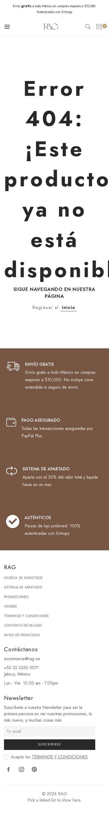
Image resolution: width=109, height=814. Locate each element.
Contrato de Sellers (23, 625)
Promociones (16, 596)
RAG (62, 794)
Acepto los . (50, 757)
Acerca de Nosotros (23, 577)
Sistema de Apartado (23, 587)
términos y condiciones (60, 757)
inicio (68, 307)
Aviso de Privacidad (22, 634)
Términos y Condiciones (26, 615)
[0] (99, 28)
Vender (10, 606)
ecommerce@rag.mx (22, 659)
